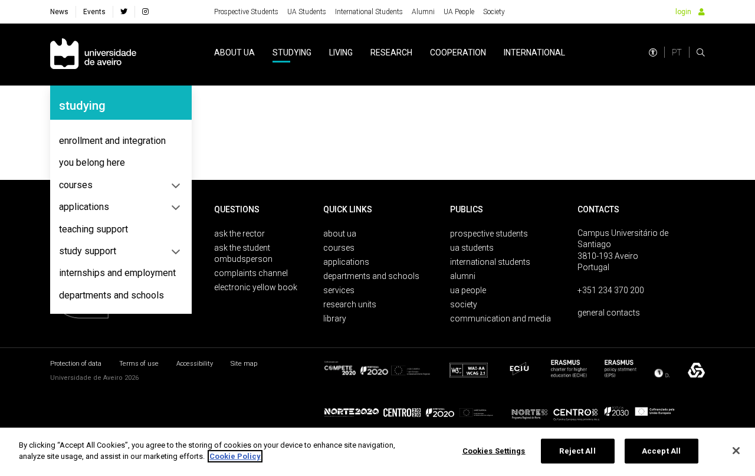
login (683, 12)
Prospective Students (246, 12)
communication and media (500, 318)
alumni (462, 276)
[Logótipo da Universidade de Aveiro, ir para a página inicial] (93, 54)
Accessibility (194, 363)
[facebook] (123, 12)
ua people (468, 290)
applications (84, 206)
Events (94, 12)
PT (677, 52)
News (59, 12)
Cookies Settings (494, 451)
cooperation (458, 52)
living (341, 52)
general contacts (608, 312)
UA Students (306, 12)
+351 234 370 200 (610, 290)
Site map (244, 363)
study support (87, 251)
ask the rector (239, 233)
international (534, 52)
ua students (472, 247)
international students (490, 262)
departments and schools (111, 295)
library (334, 318)
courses (76, 185)
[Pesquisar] (701, 52)
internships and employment (117, 272)
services (338, 290)
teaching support (93, 229)
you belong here (92, 162)
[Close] (736, 451)
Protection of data (75, 363)
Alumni (423, 12)
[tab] (121, 141)
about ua (234, 52)
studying (292, 52)
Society (494, 12)
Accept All (661, 451)
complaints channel (251, 273)
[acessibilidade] (652, 52)
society (463, 304)
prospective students (489, 233)
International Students (369, 12)
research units (349, 304)
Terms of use (139, 363)
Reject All (577, 451)
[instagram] (145, 12)
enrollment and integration (112, 140)
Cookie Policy (235, 456)
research (391, 52)
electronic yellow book (255, 287)
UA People (459, 12)
